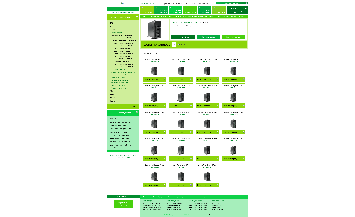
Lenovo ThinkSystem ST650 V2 (123, 64)
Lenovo (112, 29)
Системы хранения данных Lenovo (123, 72)
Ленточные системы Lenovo (120, 75)
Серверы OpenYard (218, 205)
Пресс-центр (207, 197)
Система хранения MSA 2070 (152, 209)
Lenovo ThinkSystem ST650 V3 (123, 67)
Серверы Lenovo (117, 32)
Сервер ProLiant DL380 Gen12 (152, 207)
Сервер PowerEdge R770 (174, 209)
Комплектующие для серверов (121, 128)
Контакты (244, 12)
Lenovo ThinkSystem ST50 (122, 56)
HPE (111, 23)
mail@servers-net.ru (122, 196)
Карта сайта (123, 211)
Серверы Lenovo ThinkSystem (122, 35)
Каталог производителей (120, 17)
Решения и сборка (173, 197)
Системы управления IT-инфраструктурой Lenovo (119, 81)
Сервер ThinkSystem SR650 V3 (197, 209)
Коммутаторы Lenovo (118, 78)
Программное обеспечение (120, 138)
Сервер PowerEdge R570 (174, 205)
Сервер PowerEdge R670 (174, 207)
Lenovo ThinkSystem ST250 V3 (123, 43)
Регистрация (144, 3)
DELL (112, 26)
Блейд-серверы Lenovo (119, 69)
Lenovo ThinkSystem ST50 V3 (123, 48)
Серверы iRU (216, 207)
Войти (152, 3)
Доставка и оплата (190, 12)
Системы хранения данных (120, 122)
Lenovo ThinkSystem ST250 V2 (123, 54)
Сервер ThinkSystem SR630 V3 (197, 205)
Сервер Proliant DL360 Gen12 (152, 205)
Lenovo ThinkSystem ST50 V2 (123, 59)
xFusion (112, 101)
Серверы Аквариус (218, 204)
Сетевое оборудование (118, 125)
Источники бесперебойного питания (120, 146)
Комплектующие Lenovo (119, 88)
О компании (149, 12)
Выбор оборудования (206, 11)
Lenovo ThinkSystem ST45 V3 (123, 46)
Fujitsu (112, 91)
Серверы (113, 118)
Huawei (112, 97)
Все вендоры (130, 106)
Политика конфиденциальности (216, 214)
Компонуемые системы (118, 132)
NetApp (112, 94)
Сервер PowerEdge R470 (174, 204)
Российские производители (162, 11)
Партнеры (198, 197)
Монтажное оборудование (120, 141)
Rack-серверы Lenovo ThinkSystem (124, 38)
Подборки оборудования (177, 11)
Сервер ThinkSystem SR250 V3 (197, 207)
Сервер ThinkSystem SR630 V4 (197, 204)
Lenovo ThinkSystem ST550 (123, 61)
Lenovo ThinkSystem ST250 (122, 51)
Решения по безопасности (120, 135)
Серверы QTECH (217, 209)
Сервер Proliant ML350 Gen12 (152, 204)
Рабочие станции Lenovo (119, 85)
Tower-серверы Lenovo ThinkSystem (125, 40)
